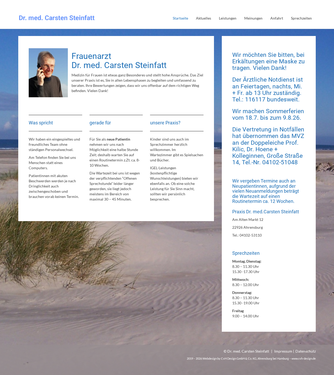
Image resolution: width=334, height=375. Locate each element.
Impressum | (284, 351)
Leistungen (227, 18)
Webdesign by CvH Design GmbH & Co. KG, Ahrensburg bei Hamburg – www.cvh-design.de (259, 358)
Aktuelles (203, 18)
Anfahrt (276, 18)
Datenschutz (305, 351)
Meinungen (253, 18)
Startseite (180, 18)
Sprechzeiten (301, 18)
